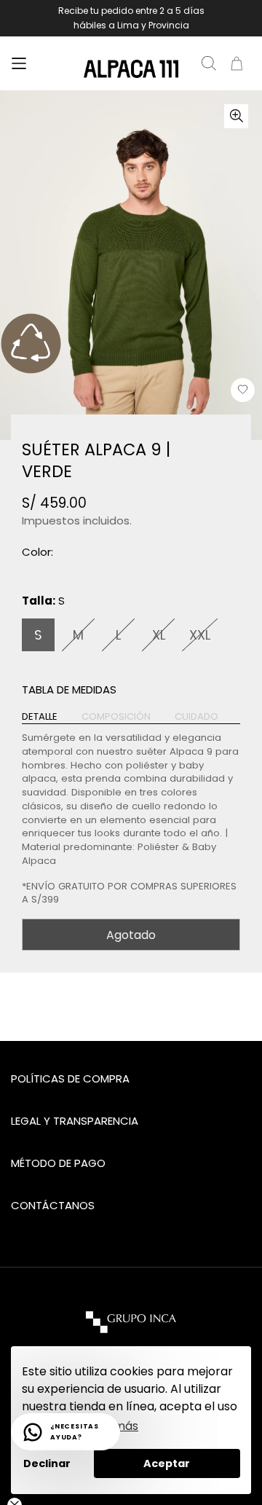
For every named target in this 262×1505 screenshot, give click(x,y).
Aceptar (166, 1463)
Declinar (47, 1463)
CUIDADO (196, 716)
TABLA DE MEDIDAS (69, 689)
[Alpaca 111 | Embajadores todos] (131, 69)
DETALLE (39, 716)
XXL (199, 635)
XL (158, 635)
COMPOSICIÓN (116, 716)
